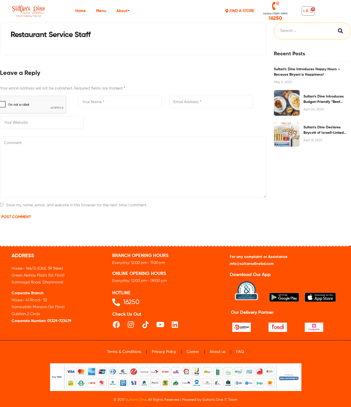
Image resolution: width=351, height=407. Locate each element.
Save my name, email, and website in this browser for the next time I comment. (76, 205)
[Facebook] (116, 325)
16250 (275, 18)
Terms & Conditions (124, 352)
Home (80, 11)
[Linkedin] (175, 325)
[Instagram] (131, 325)
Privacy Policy (164, 352)
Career (193, 352)
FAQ (240, 352)
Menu (101, 11)
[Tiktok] (146, 325)
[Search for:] (302, 31)
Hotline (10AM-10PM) (275, 13)
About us (218, 352)
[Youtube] (160, 325)
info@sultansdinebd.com (252, 264)
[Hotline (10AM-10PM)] (275, 5)
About (121, 11)
